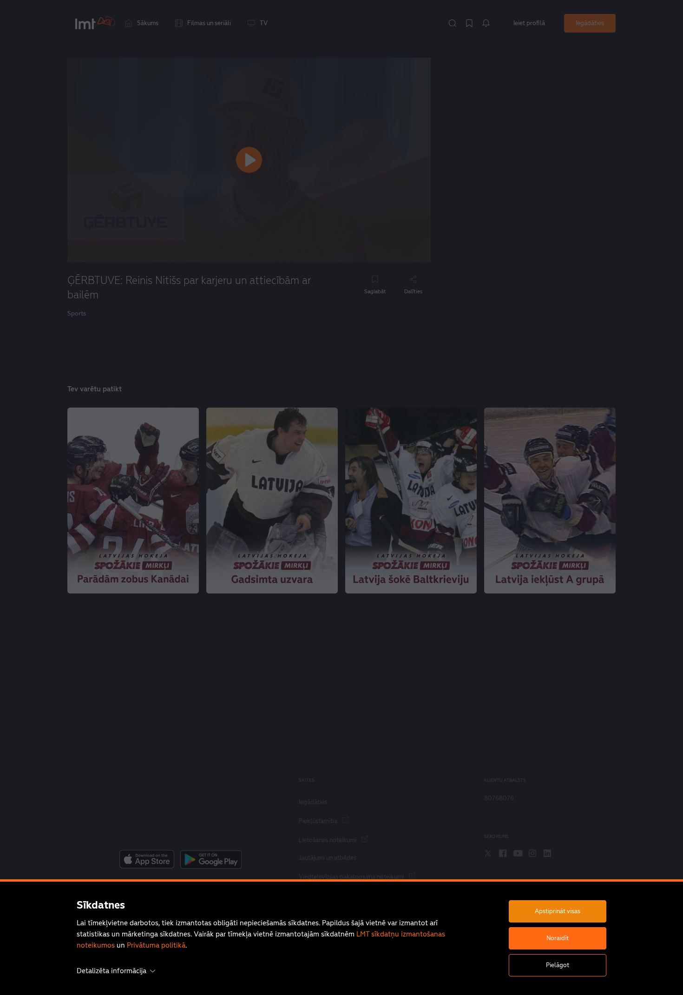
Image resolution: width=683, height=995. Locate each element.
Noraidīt (557, 938)
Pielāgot (557, 965)
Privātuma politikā (156, 945)
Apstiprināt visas (557, 911)
